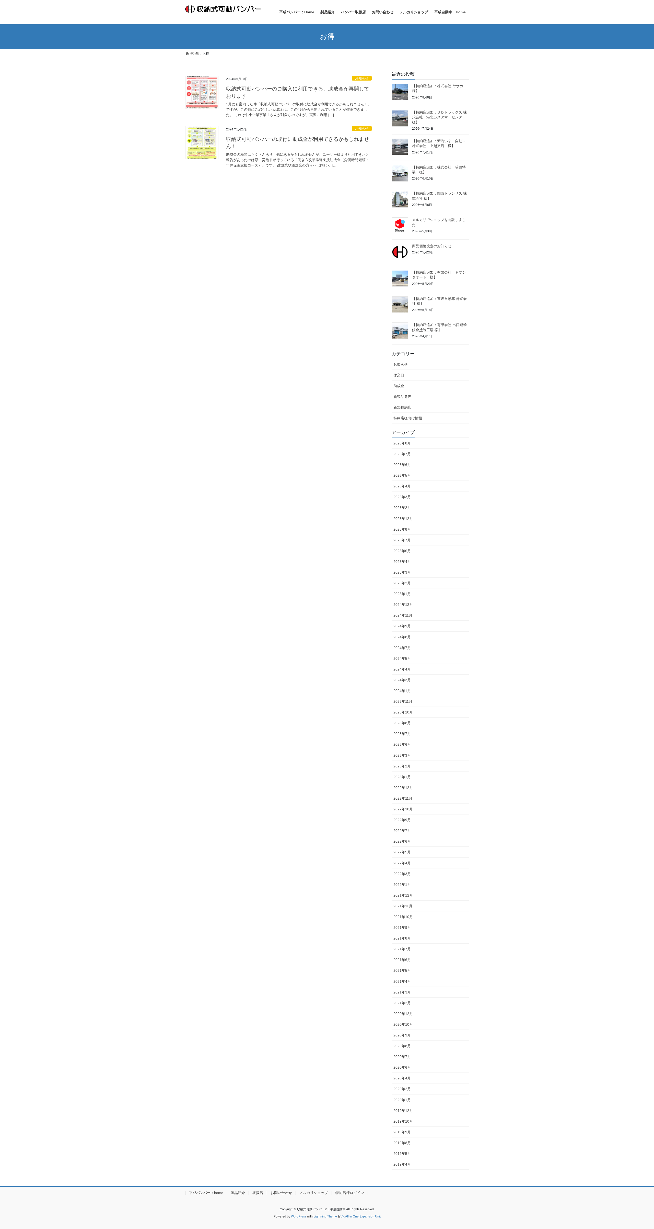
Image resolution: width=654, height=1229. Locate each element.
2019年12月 (403, 1111)
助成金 (398, 386)
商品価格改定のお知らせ (431, 246)
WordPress (298, 1216)
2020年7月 (402, 1057)
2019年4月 (402, 1164)
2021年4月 (402, 981)
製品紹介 (238, 1193)
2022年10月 (403, 809)
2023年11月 (402, 701)
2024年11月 (402, 615)
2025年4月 (402, 562)
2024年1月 (402, 691)
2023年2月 (402, 766)
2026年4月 (402, 486)
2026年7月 (402, 454)
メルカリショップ (313, 1193)
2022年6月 (402, 841)
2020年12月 (403, 1014)
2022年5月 (402, 852)
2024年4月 (402, 669)
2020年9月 (402, 1035)
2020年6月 (402, 1067)
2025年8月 (402, 529)
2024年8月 (402, 637)
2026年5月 (402, 475)
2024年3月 (402, 680)
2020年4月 (402, 1078)
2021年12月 (403, 895)
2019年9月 (402, 1132)
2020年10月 (403, 1024)
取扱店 (257, 1193)
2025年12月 (403, 519)
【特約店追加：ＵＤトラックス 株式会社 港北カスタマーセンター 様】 (440, 117)
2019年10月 (403, 1121)
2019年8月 (402, 1143)
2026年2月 (402, 508)
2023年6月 (402, 744)
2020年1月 (402, 1100)
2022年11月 (402, 798)
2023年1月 (402, 777)
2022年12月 (403, 788)
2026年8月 (402, 443)
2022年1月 (402, 884)
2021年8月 (402, 938)
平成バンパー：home (206, 1193)
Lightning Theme (325, 1216)
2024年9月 (402, 626)
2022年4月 (402, 863)
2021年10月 (403, 917)
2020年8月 (402, 1046)
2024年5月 (402, 658)
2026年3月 (402, 497)
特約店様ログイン (349, 1193)
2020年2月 (402, 1089)
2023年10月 (403, 712)
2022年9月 (402, 820)
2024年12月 (403, 604)
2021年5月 (402, 970)
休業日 (398, 375)
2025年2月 (402, 583)
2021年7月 (402, 949)
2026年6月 (402, 465)
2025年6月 (402, 551)
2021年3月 (402, 992)
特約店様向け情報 (407, 418)
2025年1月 (402, 594)
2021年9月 (402, 927)
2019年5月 (402, 1154)
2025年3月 (402, 572)
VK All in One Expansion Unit (361, 1216)
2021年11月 (402, 906)
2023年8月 (402, 723)
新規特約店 (402, 407)
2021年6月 (402, 960)
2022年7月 (402, 831)
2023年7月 (402, 734)
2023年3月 (402, 755)
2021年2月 (402, 1003)
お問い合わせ (281, 1193)
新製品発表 (402, 397)
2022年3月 (402, 874)
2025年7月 (402, 540)
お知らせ (361, 78)
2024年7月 (402, 648)
